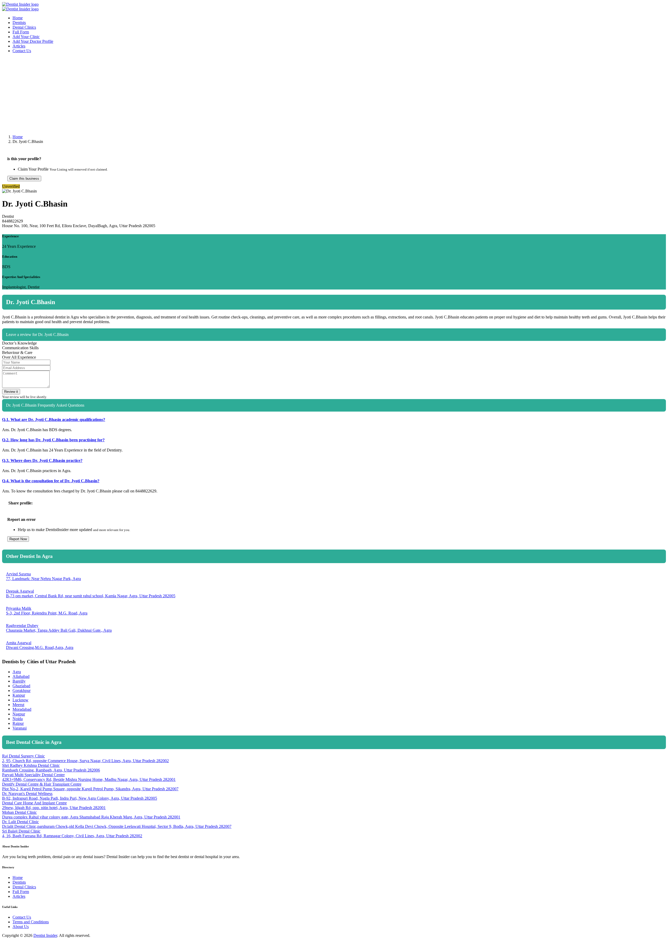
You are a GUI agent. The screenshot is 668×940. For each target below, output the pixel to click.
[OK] (649, 349)
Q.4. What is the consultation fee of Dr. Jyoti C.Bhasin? (50, 481)
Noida (18, 718)
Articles (19, 46)
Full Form (21, 32)
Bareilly (19, 681)
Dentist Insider (45, 935)
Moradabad (22, 709)
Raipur (18, 723)
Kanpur (19, 695)
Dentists (19, 22)
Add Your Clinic (26, 36)
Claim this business (24, 178)
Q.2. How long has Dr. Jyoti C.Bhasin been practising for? (53, 440)
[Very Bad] (635, 349)
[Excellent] (662, 349)
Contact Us (22, 51)
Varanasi (20, 728)
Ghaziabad (21, 686)
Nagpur (19, 714)
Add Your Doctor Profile (33, 41)
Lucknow (20, 700)
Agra (17, 672)
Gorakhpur (22, 690)
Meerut (18, 704)
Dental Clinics (24, 27)
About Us (21, 926)
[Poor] (642, 349)
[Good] (655, 349)
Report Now (18, 539)
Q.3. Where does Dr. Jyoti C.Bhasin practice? (42, 460)
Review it (11, 392)
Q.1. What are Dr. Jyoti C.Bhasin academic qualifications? (53, 419)
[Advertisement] (158, 93)
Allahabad (21, 676)
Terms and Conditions (31, 922)
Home (18, 18)
